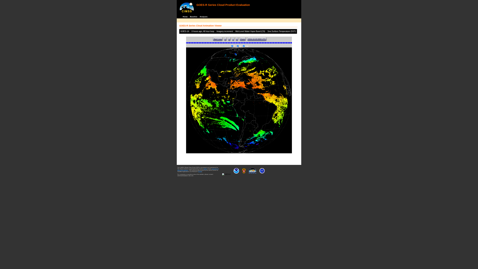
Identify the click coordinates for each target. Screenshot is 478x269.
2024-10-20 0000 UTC (257, 39)
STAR (200, 171)
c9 (234, 46)
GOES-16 (184, 31)
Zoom (242, 39)
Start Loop (218, 39)
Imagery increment (225, 31)
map (246, 46)
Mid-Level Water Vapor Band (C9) (250, 31)
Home (185, 17)
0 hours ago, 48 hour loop (203, 31)
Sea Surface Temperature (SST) (282, 31)
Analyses (204, 17)
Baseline (193, 17)
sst (240, 46)
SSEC (205, 168)
